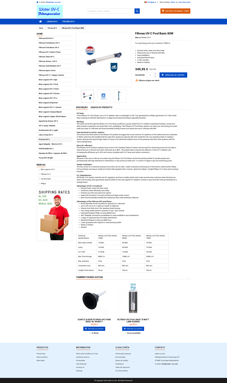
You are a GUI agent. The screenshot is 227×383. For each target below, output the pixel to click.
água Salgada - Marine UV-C (50, 144)
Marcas (41, 165)
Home (40, 34)
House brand (45, 179)
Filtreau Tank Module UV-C (50, 66)
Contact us (80, 367)
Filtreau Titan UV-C (46, 57)
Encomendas (120, 357)
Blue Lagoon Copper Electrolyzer (52, 116)
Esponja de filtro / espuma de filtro (53, 153)
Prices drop (41, 354)
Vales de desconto (122, 367)
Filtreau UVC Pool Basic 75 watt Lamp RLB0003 (133, 321)
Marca (138, 37)
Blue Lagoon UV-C (47, 169)
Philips (43, 184)
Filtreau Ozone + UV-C (48, 61)
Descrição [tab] (82, 107)
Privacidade (80, 360)
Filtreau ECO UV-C (46, 38)
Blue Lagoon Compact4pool (50, 112)
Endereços (119, 364)
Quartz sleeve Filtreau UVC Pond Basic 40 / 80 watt (94, 321)
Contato (160, 347)
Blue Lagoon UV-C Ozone (49, 93)
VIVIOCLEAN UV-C (46, 149)
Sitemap (79, 371)
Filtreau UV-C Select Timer (50, 52)
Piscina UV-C (68, 21)
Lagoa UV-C (52, 21)
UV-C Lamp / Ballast (47, 126)
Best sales (41, 360)
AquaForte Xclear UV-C (48, 121)
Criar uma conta (184, 2)
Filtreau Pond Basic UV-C (49, 43)
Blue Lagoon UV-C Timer (49, 89)
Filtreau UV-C (45, 174)
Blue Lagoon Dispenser (48, 103)
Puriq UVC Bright (46, 158)
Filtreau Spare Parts (47, 70)
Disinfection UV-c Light (48, 130)
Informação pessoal (123, 354)
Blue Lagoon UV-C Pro (48, 98)
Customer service (82, 357)
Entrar (173, 2)
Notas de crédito (121, 360)
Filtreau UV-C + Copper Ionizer (51, 75)
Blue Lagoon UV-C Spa (48, 80)
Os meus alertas (121, 371)
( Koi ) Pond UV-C (46, 135)
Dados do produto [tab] (101, 107)
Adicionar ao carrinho (172, 75)
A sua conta (122, 347)
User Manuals (81, 364)
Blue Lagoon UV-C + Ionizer (50, 107)
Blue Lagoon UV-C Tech (48, 84)
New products (42, 357)
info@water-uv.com (53, 2)
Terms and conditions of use (87, 354)
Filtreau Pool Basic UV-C (49, 47)
